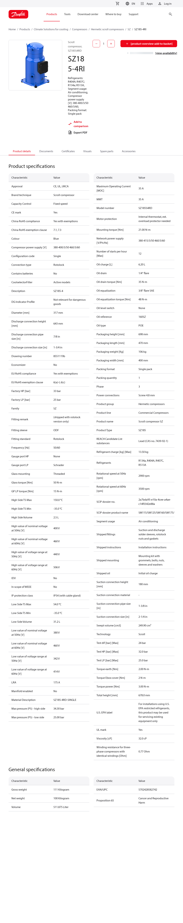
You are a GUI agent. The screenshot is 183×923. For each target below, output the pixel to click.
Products (24, 29)
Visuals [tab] (87, 151)
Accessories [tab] (128, 151)
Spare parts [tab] (106, 151)
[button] (130, 3)
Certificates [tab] (68, 151)
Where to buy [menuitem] (113, 14)
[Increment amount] (111, 43)
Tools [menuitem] (67, 14)
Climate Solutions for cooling (51, 29)
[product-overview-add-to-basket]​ (152, 43)
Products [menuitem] (51, 14)
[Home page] (18, 14)
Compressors (79, 29)
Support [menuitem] (133, 14)
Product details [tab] (22, 151)
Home (12, 29)
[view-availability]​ (166, 53)
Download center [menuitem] (88, 14)
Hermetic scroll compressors (107, 29)
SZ (129, 29)
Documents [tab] (46, 151)
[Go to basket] (117, 3)
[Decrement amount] (96, 43)
